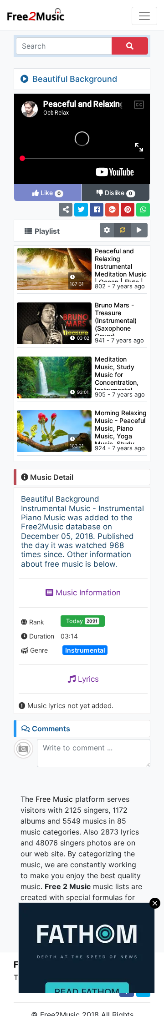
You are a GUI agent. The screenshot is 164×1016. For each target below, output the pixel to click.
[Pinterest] (127, 209)
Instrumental (85, 650)
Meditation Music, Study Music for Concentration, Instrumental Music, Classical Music (119, 372)
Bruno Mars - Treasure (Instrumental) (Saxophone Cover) (116, 318)
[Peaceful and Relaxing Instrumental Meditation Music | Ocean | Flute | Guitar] (54, 268)
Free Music (54, 799)
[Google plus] (112, 209)
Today (81, 621)
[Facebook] (96, 209)
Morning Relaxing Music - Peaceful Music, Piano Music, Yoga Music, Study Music (121, 426)
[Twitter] (81, 209)
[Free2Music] (36, 14)
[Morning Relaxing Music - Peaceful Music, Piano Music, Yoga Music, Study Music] (54, 430)
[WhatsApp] (143, 209)
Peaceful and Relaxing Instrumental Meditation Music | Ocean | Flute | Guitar (121, 264)
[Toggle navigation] (144, 16)
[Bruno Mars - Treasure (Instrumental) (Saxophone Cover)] (54, 322)
